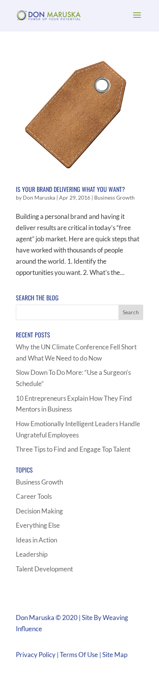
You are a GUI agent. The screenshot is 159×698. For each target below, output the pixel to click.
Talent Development (44, 569)
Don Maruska (39, 197)
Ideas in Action (36, 540)
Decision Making (39, 511)
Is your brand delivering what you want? (70, 189)
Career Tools (34, 496)
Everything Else (38, 525)
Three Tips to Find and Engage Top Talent (73, 449)
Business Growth (114, 197)
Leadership (31, 554)
